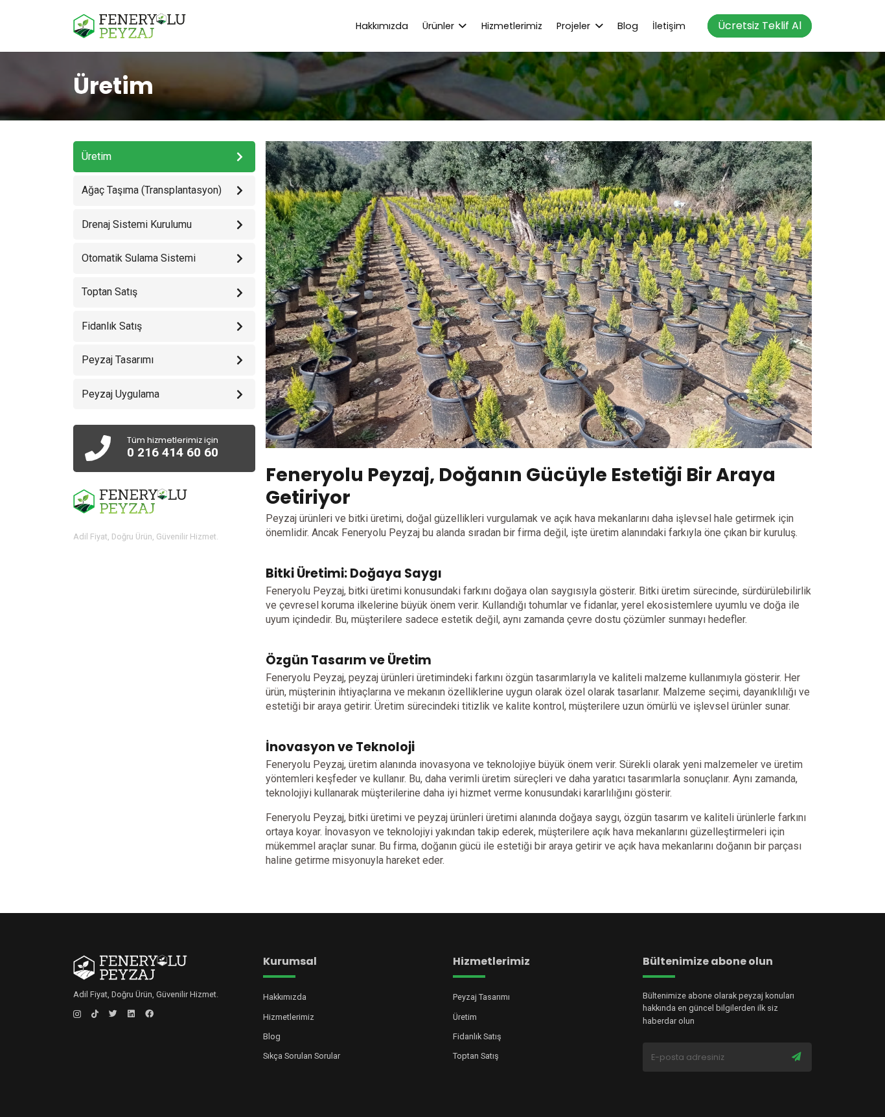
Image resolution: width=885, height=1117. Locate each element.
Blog (272, 1036)
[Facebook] (149, 1014)
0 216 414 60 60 (172, 452)
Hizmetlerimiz (288, 1017)
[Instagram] (77, 1014)
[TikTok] (94, 1014)
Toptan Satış (109, 292)
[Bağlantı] (129, 26)
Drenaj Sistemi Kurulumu (137, 224)
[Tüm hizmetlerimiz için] (105, 449)
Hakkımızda (284, 997)
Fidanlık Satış (112, 326)
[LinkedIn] (131, 1014)
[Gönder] (796, 1057)
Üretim (465, 1017)
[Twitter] (113, 1014)
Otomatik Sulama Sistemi (139, 258)
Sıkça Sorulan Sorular (301, 1056)
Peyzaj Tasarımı (118, 360)
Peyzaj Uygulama (120, 394)
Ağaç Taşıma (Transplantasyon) (152, 190)
